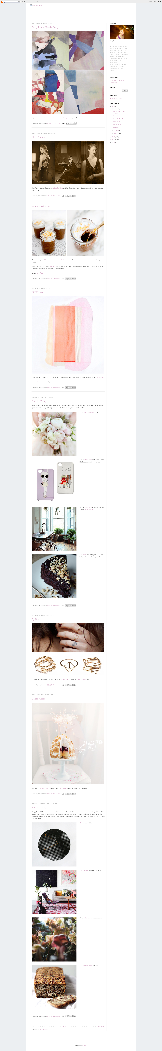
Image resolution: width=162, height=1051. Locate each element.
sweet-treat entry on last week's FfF (52, 260)
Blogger (84, 1045)
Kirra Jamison (84, 870)
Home (64, 1026)
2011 (113, 139)
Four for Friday (39, 401)
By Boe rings (65, 679)
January (116, 133)
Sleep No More (39, 137)
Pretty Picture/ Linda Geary (45, 27)
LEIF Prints (37, 292)
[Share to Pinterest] (75, 123)
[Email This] (67, 123)
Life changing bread (86, 965)
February (116, 130)
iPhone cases (88, 460)
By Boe (35, 619)
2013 (113, 106)
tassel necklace (81, 679)
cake (86, 260)
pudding (52, 266)
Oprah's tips (87, 507)
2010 (113, 142)
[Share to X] (71, 123)
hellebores (87, 918)
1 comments (57, 123)
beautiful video (63, 788)
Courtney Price (41, 382)
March (116, 109)
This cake (83, 554)
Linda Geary (63, 118)
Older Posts (101, 1026)
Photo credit (89, 509)
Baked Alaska (38, 698)
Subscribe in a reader (116, 98)
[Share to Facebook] (73, 123)
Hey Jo (82, 823)
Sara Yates (39, 273)
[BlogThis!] (69, 123)
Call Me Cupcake (45, 788)
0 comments (56, 196)
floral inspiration (89, 412)
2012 (113, 137)
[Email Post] (63, 123)
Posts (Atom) (43, 1030)
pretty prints (100, 377)
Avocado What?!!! (41, 206)
